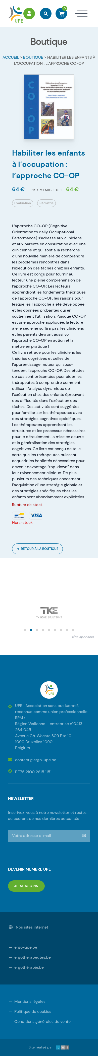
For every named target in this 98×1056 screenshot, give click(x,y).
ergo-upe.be (23, 947)
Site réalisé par (45, 1047)
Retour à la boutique (39, 549)
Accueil (11, 57)
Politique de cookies (30, 1011)
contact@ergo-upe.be (35, 759)
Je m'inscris (29, 886)
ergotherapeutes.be (30, 957)
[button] (25, 629)
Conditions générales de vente (40, 1021)
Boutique (33, 57)
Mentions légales (27, 1001)
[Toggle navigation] (79, 14)
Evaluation (22, 203)
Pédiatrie (46, 203)
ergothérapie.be (26, 967)
